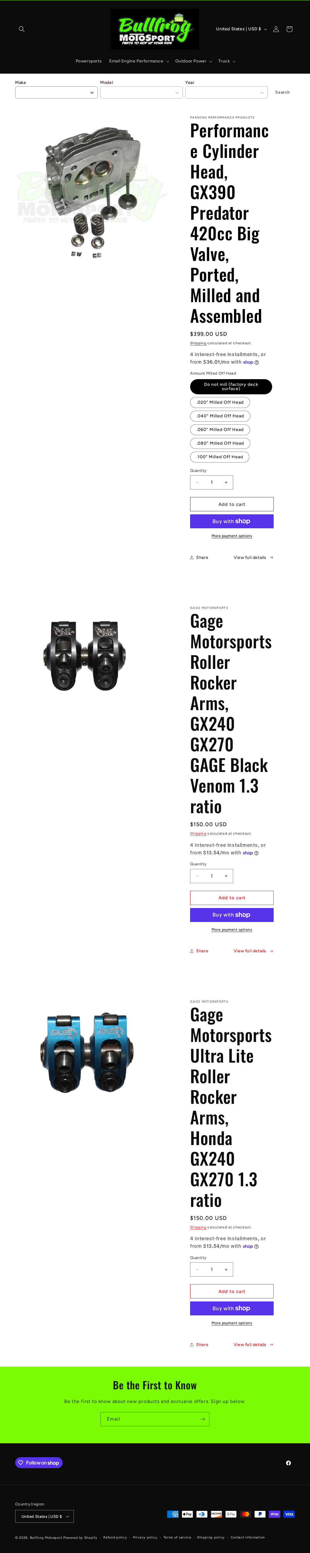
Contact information (248, 1537)
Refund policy (115, 1537)
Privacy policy (145, 1537)
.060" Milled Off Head (220, 429)
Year (189, 82)
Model (106, 82)
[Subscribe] (202, 1419)
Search (282, 92)
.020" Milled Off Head (220, 402)
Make (20, 82)
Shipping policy (211, 1537)
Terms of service (177, 1537)
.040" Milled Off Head (220, 416)
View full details (250, 557)
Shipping (198, 343)
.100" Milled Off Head (219, 456)
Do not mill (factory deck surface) (231, 386)
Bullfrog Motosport (46, 1538)
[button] (21, 29)
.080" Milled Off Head (220, 443)
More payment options (232, 536)
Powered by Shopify (80, 1538)
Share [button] (202, 557)
